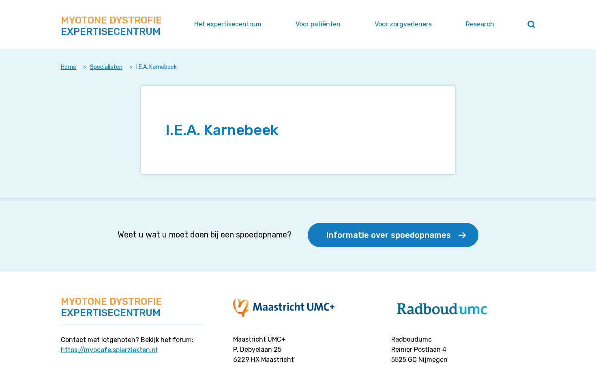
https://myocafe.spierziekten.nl (109, 350)
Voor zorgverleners (403, 24)
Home (68, 67)
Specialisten (106, 67)
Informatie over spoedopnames (388, 235)
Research (480, 24)
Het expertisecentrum (228, 24)
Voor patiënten (318, 24)
